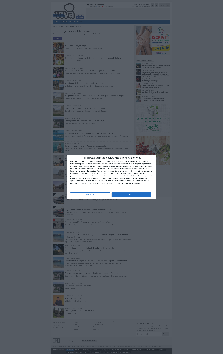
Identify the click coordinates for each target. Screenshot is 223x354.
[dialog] (111, 177)
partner (86, 161)
